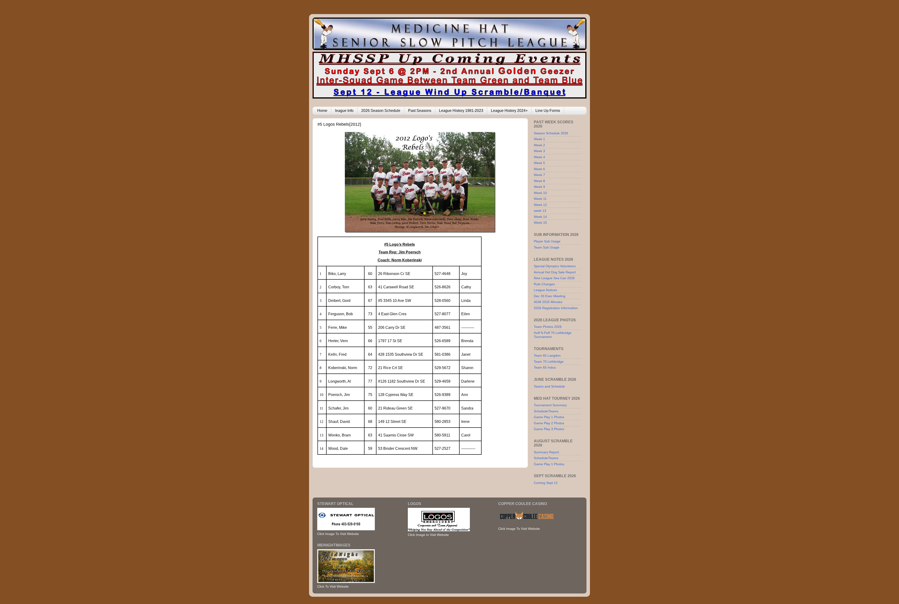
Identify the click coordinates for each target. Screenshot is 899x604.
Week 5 (539, 163)
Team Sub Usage (546, 247)
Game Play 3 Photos (549, 429)
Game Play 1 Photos (549, 417)
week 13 (540, 210)
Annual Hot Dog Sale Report (555, 272)
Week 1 (539, 139)
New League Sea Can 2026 (554, 278)
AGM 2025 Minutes (548, 302)
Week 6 (539, 169)
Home (322, 111)
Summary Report (546, 452)
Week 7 (539, 175)
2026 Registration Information (556, 308)
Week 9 (539, 187)
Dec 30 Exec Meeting (549, 296)
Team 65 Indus (545, 367)
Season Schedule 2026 (551, 133)
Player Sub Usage (547, 241)
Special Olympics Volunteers (555, 266)
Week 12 (540, 205)
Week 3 (539, 151)
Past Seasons (419, 111)
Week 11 (540, 199)
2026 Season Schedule (380, 111)
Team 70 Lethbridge (549, 361)
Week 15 (540, 222)
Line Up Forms (547, 111)
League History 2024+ (509, 111)
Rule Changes (544, 284)
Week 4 (539, 157)
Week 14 (540, 217)
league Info (344, 111)
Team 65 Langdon (547, 355)
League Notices (545, 290)
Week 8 (539, 181)
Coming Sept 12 (546, 483)
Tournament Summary (550, 405)
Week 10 (540, 193)
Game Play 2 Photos (549, 423)
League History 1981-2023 (461, 111)
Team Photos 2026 (548, 327)
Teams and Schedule (549, 386)
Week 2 (539, 145)
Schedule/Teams (546, 411)
